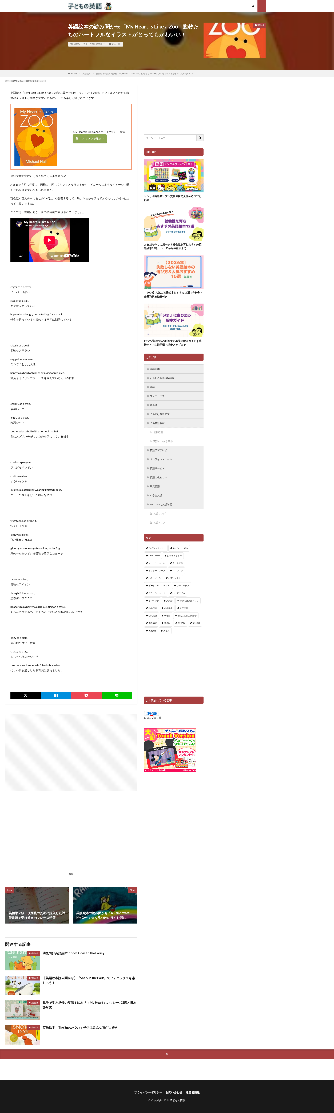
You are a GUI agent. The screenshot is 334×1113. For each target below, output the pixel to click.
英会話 (153, 405)
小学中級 (153, 608)
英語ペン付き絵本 (163, 441)
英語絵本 (116, 44)
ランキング (154, 600)
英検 (152, 387)
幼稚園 (167, 615)
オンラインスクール (161, 459)
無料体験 (153, 623)
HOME (74, 73)
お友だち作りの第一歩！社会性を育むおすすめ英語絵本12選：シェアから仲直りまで (172, 246)
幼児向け (184, 608)
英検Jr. (166, 630)
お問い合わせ (174, 1092)
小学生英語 (156, 495)
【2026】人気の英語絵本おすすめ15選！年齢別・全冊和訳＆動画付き (173, 294)
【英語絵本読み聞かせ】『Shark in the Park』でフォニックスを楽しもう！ (89, 980)
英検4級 (196, 623)
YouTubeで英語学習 (161, 504)
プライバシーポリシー (148, 1092)
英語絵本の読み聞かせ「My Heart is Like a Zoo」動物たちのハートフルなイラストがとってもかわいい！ (144, 73)
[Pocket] (86, 695)
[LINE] (117, 695)
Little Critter (154, 555)
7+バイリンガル (180, 548)
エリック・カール (157, 563)
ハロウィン (178, 570)
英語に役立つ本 (158, 477)
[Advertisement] (71, 752)
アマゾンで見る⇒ (93, 138)
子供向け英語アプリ (161, 414)
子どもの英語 (177, 1100)
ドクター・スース (157, 570)
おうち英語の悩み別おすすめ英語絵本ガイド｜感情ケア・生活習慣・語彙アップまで (172, 342)
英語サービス (157, 468)
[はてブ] (56, 695)
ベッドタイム (179, 593)
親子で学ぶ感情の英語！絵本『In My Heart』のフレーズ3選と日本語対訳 (89, 1005)
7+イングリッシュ (157, 548)
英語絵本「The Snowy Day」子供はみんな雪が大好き (80, 1027)
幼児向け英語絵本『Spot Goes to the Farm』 (74, 953)
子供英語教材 (157, 423)
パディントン (174, 578)
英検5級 (152, 630)
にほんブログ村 (152, 717)
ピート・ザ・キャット (159, 585)
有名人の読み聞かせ (187, 615)
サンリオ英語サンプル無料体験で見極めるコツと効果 (172, 198)
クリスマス (178, 563)
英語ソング (159, 513)
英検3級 (181, 623)
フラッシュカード (157, 593)
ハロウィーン (155, 578)
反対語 (169, 600)
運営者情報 (193, 1092)
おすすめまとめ (174, 555)
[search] (200, 137)
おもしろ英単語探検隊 (162, 377)
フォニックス (157, 396)
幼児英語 (155, 486)
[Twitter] (25, 695)
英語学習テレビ (158, 450)
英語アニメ (159, 522)
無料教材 (158, 432)
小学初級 (168, 608)
